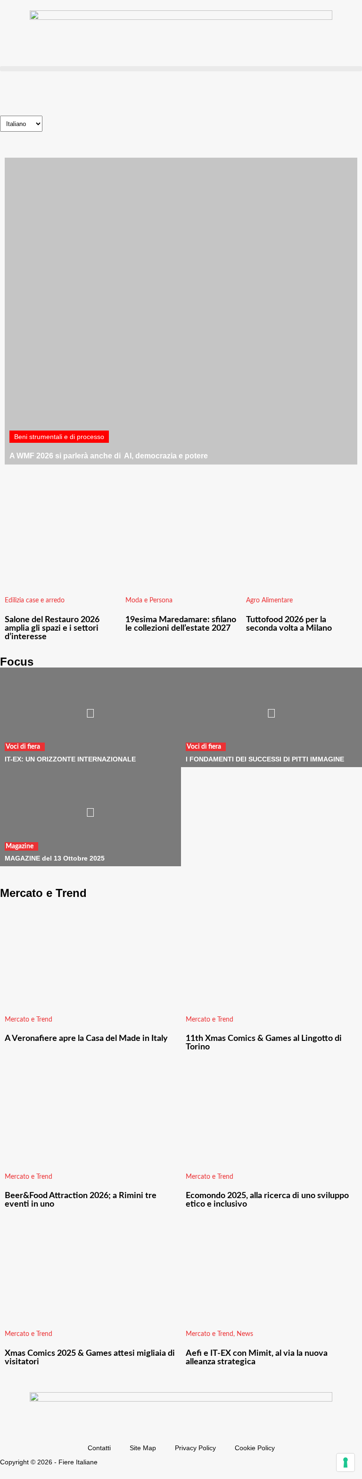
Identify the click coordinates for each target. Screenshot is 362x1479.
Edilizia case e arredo (35, 600)
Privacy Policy (195, 1448)
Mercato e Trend (28, 1019)
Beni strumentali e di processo (59, 436)
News (245, 1334)
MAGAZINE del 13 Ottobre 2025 (55, 858)
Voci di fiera (23, 747)
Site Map (143, 1448)
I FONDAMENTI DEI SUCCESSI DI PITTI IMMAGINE (265, 759)
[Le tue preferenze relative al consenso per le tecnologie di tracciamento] (345, 1462)
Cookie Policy (255, 1448)
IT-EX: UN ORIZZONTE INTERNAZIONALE (70, 759)
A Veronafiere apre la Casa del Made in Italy (86, 1038)
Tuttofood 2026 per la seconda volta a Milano (289, 624)
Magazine (19, 846)
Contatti (99, 1448)
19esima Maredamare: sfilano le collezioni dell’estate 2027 (180, 624)
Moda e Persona (149, 600)
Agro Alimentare (269, 600)
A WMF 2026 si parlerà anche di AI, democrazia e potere (108, 456)
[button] (181, 68)
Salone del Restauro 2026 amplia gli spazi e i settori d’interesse (52, 628)
